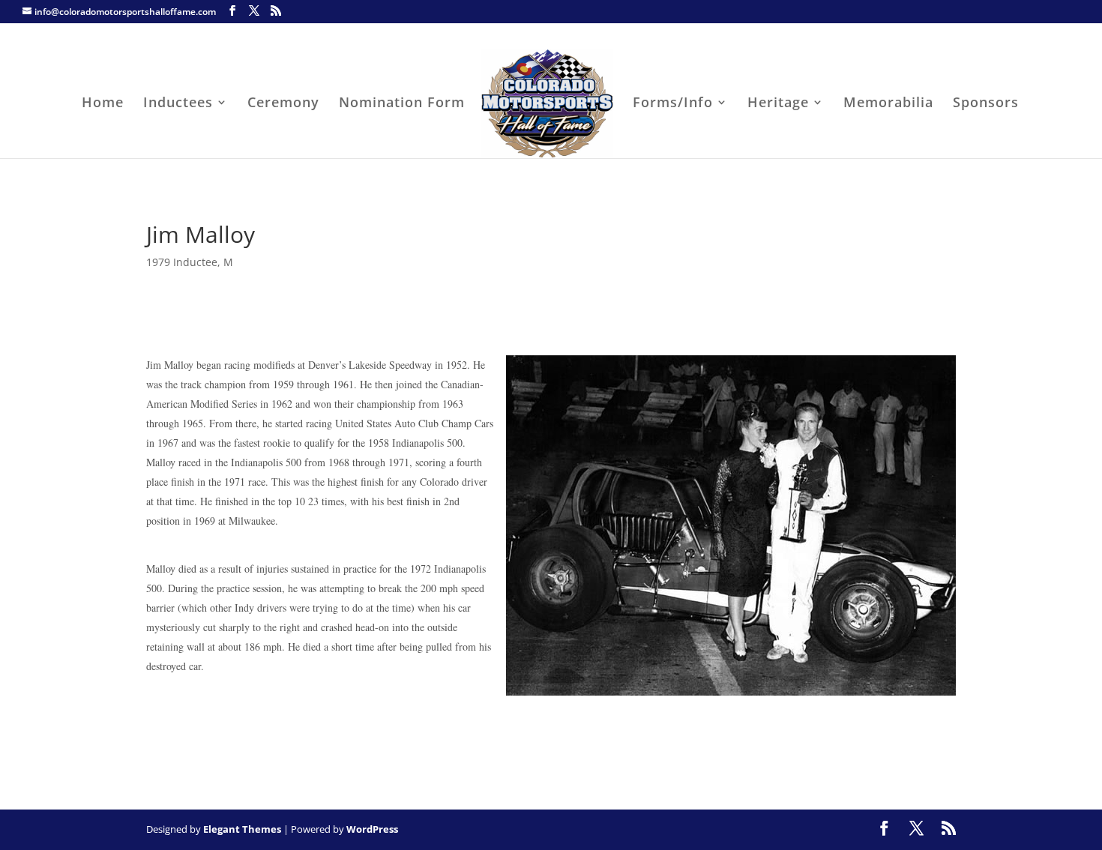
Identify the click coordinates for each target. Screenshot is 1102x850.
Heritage (778, 104)
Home (103, 104)
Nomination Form (402, 104)
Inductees (178, 104)
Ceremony (283, 104)
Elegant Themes (242, 829)
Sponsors (986, 104)
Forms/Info (673, 104)
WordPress (372, 829)
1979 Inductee (181, 262)
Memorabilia (888, 104)
